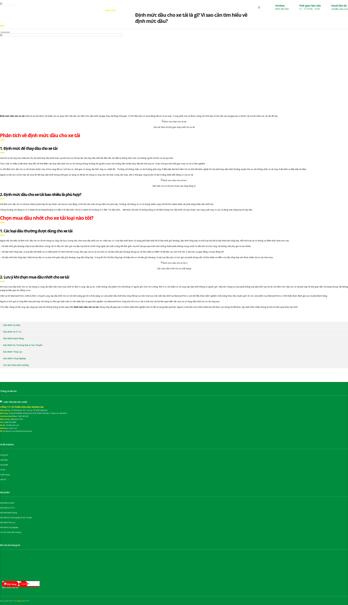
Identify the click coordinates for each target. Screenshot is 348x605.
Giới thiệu (40, 10)
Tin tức (93, 10)
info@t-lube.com (12, 425)
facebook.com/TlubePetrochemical (17, 431)
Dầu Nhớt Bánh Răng (13, 338)
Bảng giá (77, 10)
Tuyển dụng (5, 474)
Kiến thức (110, 10)
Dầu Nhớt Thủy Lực (12, 351)
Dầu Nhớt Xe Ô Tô (12, 331)
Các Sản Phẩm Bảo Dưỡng (16, 365)
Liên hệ (127, 10)
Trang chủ (22, 10)
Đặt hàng (11, 584)
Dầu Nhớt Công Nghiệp (14, 358)
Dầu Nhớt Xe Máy (11, 325)
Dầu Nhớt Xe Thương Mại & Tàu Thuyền (23, 345)
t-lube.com (13, 428)
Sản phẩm (59, 10)
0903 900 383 (23, 416)
